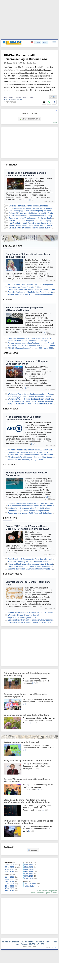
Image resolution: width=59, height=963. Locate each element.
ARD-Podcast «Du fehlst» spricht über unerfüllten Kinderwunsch (33, 457)
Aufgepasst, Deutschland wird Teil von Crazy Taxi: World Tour (32, 403)
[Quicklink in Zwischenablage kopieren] (51, 97)
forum (55, 122)
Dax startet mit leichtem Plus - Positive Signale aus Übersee (32, 227)
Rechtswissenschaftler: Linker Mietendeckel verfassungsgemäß (33, 215)
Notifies (54, 892)
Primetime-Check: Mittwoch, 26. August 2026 (25, 459)
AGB (22, 941)
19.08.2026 (9, 886)
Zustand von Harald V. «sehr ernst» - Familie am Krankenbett (32, 218)
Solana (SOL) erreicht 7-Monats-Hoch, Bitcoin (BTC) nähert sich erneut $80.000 (28, 527)
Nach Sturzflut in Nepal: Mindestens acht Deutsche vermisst (32, 223)
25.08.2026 (9, 869)
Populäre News (30, 883)
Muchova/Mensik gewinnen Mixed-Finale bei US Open (29, 508)
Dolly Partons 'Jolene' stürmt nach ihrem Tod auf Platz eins (28, 255)
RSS (42, 944)
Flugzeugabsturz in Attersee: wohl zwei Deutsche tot (27, 474)
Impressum (40, 941)
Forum (54, 941)
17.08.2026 (9, 890)
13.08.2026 (28, 871)
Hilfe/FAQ (31, 944)
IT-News (7, 299)
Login (38, 42)
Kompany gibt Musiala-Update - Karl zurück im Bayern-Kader (31, 503)
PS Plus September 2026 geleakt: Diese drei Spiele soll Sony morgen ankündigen (28, 821)
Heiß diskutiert (29, 886)
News (17, 944)
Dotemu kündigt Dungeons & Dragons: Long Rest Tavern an (27, 362)
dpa (34, 63)
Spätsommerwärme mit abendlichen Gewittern (26, 714)
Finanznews (10, 518)
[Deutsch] (32, 42)
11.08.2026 (28, 876)
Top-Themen (10, 165)
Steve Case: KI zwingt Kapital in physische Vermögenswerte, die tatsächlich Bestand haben (27, 801)
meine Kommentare (37, 892)
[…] (28, 199)
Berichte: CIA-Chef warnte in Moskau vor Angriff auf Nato (31, 213)
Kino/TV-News (10, 409)
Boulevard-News (12, 246)
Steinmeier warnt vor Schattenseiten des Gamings (27, 340)
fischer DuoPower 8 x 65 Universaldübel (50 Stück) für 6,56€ (31, 289)
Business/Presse (12, 574)
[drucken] (54, 97)
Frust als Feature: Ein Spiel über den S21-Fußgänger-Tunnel (31, 345)
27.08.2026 (9, 864)
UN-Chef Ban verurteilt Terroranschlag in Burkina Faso (25, 57)
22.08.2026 (9, 879)
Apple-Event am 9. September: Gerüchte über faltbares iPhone (32, 559)
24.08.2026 (9, 871)
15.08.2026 (28, 867)
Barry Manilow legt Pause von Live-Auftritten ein (27, 760)
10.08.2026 (28, 878)
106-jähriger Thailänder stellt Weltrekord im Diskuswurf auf (31, 505)
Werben (24, 944)
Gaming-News (11, 353)
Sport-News (10, 464)
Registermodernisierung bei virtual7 (22, 617)
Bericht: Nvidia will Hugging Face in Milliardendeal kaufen (25, 309)
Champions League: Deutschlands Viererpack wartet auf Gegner (33, 510)
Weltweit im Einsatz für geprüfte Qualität (23, 615)
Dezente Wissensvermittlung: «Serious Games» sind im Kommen (27, 780)
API (38, 944)
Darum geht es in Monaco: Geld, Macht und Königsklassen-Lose (33, 513)
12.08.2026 (28, 873)
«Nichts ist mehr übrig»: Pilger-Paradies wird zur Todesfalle (32, 225)
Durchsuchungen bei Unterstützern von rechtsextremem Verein (33, 208)
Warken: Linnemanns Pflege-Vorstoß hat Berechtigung (30, 220)
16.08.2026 (28, 864)
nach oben (50, 947)
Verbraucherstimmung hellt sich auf (21, 741)
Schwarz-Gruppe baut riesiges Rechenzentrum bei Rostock (31, 343)
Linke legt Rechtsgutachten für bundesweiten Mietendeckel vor (33, 205)
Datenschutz (14, 941)
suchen (34, 850)
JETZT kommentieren (31, 118)
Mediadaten (30, 941)
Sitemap (5, 941)
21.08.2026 (9, 881)
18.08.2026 (9, 888)
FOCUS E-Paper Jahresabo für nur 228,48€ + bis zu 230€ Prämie (33, 348)
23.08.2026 (9, 877)
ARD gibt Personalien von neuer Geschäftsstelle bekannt (23, 418)
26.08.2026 (9, 867)
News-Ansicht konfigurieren (47, 890)
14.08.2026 (28, 869)
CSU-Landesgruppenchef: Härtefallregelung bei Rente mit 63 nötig (27, 674)
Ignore (48, 892)
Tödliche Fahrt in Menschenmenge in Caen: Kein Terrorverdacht (26, 174)
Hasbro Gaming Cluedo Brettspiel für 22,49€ (25, 287)
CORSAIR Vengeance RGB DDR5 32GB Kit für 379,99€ (29, 338)
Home (48, 941)
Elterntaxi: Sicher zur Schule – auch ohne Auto (28, 583)
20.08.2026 (9, 883)
